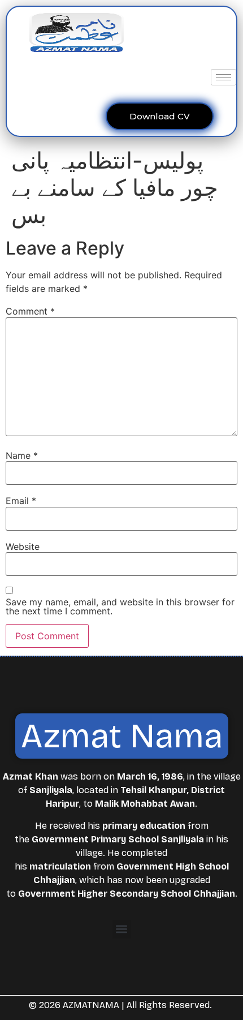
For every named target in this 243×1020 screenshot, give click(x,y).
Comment (30, 311)
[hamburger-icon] (223, 77)
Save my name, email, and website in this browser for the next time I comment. (120, 606)
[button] (121, 929)
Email (21, 500)
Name (22, 455)
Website (23, 546)
